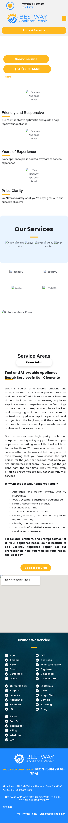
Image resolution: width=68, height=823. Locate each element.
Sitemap (7, 806)
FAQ (18, 813)
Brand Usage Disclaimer (52, 813)
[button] (64, 18)
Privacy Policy (29, 813)
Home (8, 76)
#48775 (27, 7)
